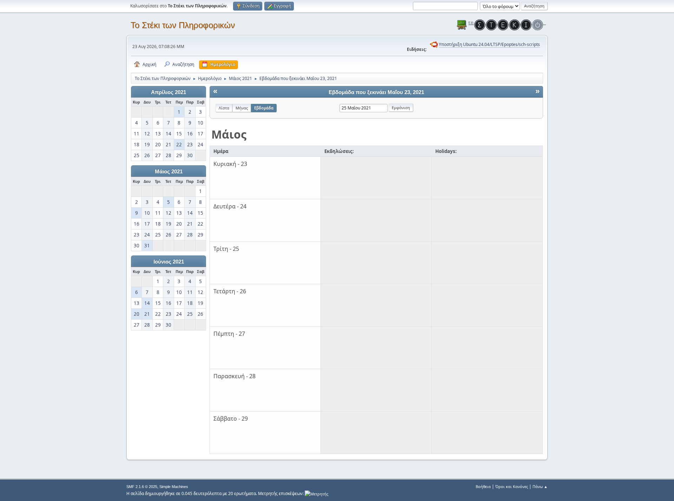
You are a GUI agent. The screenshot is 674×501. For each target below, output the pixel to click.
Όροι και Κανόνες (511, 486)
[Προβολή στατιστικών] (316, 493)
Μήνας (242, 108)
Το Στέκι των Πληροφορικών (183, 25)
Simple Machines (173, 487)
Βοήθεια (483, 486)
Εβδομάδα (263, 108)
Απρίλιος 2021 (168, 92)
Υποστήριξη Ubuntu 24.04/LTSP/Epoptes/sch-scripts (489, 44)
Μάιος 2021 (169, 171)
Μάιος (228, 134)
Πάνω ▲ (540, 486)
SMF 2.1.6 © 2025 (141, 487)
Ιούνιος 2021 (168, 262)
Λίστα (224, 108)
